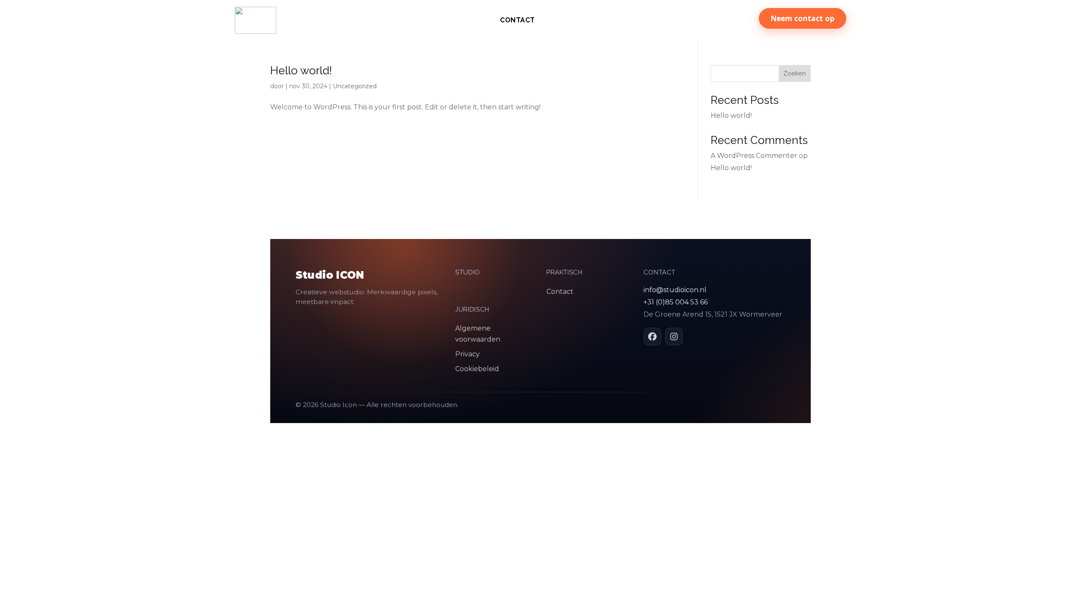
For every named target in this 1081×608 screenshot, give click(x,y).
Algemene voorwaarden (477, 333)
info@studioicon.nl (675, 290)
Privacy (467, 354)
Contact (517, 20)
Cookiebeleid (477, 369)
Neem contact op (802, 18)
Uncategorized (355, 86)
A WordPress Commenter (754, 156)
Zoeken (794, 73)
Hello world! (301, 70)
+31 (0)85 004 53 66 (676, 302)
